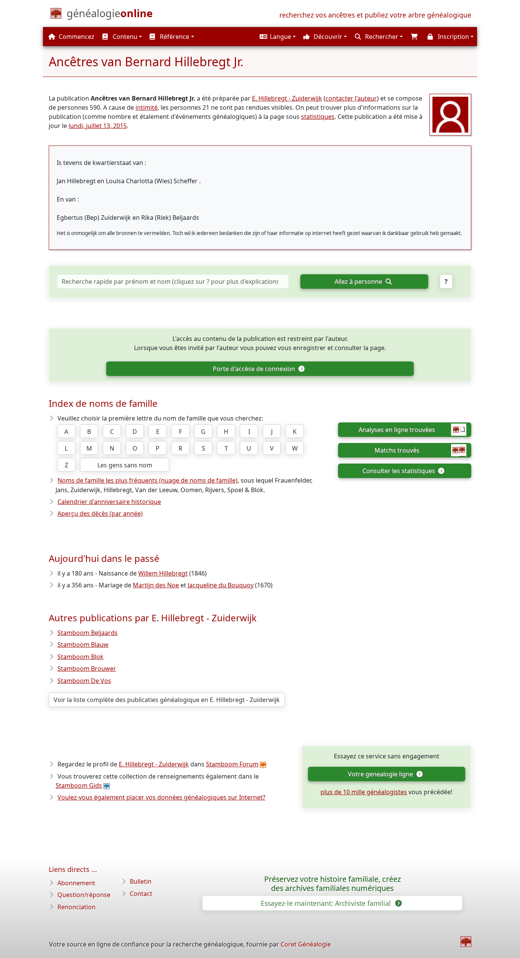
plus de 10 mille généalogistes (364, 792)
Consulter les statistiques (399, 471)
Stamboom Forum (232, 764)
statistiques (318, 116)
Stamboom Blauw (82, 644)
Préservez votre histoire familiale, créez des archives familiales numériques (332, 884)
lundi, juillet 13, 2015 (98, 126)
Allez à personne (359, 281)
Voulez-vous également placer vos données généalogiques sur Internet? (161, 797)
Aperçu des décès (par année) (100, 513)
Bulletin (141, 881)
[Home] (466, 941)
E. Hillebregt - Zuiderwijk (287, 98)
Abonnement (76, 883)
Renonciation (76, 907)
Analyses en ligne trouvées (397, 429)
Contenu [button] (124, 36)
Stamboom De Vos (84, 681)
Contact (141, 893)
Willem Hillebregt (163, 573)
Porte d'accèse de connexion (255, 369)
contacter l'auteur (351, 98)
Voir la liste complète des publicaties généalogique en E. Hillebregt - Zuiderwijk (167, 700)
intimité (147, 107)
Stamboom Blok (80, 657)
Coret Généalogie (306, 944)
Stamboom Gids (79, 785)
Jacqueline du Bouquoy (221, 585)
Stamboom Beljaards (87, 633)
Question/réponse (83, 895)
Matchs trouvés (397, 450)
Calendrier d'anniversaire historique (109, 501)
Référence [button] (173, 36)
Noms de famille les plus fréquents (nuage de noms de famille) (147, 480)
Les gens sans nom (124, 465)
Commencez (75, 36)
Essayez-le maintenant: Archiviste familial (327, 903)
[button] (277, 36)
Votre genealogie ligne (381, 774)
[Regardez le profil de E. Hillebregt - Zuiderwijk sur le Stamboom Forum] (450, 114)
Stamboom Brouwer (86, 668)
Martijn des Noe (156, 585)
